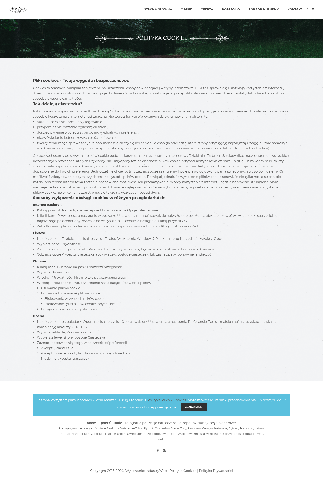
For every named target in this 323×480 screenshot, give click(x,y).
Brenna (63, 433)
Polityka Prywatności (216, 471)
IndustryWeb (156, 471)
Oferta (207, 9)
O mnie (186, 9)
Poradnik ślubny (264, 9)
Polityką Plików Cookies (166, 400)
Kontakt (294, 9)
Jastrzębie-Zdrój (131, 428)
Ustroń (259, 428)
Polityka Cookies (182, 471)
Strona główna (158, 9)
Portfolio (231, 9)
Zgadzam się (193, 406)
